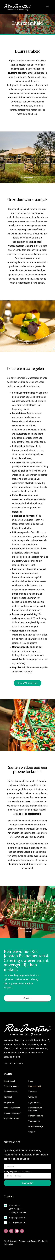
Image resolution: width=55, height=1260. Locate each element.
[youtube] (17, 1231)
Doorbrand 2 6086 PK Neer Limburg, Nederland (17, 1209)
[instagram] (11, 1231)
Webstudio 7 (8, 1244)
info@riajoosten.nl (17, 1217)
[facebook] (6, 1231)
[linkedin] (22, 1231)
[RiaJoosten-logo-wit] (17, 4)
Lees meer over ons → (15, 1063)
